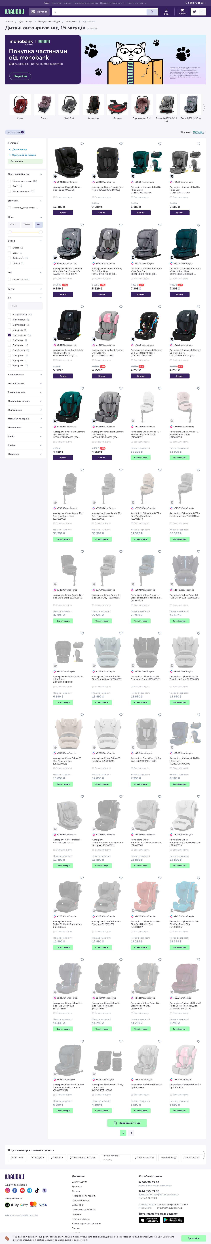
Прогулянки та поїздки (49, 21)
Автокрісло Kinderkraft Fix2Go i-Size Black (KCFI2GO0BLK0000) (68, 679)
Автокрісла (71, 21)
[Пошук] (152, 12)
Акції (46, 3)
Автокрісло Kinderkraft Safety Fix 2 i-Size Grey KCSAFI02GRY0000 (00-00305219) (107, 271)
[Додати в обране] (82, 143)
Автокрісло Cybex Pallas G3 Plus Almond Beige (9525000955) (67, 761)
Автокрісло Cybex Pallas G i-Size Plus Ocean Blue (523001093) (67, 1006)
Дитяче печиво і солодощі (111, 1157)
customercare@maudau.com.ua (172, 1204)
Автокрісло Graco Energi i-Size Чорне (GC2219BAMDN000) (107, 188)
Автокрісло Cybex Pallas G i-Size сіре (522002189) (106, 923)
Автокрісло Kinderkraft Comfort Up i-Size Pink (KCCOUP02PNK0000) (107, 353)
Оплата (67, 3)
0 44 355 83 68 (149, 1191)
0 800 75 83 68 (195, 3)
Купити (63, 213)
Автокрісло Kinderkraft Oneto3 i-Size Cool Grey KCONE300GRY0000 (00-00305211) (146, 271)
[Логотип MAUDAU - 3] (38, 1176)
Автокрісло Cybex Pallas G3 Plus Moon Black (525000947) (145, 678)
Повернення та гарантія (86, 3)
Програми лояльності (111, 3)
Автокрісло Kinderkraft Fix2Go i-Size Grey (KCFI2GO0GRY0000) (185, 190)
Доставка (56, 3)
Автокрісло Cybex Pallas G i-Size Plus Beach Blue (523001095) (184, 924)
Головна (9, 21)
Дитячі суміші (37, 1157)
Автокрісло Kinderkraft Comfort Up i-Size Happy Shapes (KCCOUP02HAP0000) (146, 353)
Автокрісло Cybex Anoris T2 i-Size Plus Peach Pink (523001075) (185, 434)
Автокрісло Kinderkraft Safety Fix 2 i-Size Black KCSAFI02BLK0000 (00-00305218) (68, 353)
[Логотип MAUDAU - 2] (15, 11)
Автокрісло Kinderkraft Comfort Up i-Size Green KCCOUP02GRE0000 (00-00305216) (68, 434)
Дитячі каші (57, 1157)
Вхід (166, 14)
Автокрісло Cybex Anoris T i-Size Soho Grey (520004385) (106, 596)
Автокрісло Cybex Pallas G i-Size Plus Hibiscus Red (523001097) (145, 924)
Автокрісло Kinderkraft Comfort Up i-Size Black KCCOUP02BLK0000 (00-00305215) (185, 353)
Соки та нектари (192, 1157)
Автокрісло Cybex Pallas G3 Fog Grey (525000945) (106, 759)
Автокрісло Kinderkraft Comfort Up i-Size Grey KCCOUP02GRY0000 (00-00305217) (107, 434)
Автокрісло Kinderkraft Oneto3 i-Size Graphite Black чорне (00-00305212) (68, 1087)
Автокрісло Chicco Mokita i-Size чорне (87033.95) (67, 188)
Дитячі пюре (17, 1157)
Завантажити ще (130, 1123)
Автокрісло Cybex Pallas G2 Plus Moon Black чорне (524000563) (107, 842)
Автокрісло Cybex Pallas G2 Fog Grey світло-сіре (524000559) (185, 842)
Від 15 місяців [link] (89, 21)
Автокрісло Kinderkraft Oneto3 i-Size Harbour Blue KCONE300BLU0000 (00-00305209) (185, 271)
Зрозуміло (194, 1238)
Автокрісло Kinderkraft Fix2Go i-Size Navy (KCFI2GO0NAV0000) (185, 761)
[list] (7, 1190)
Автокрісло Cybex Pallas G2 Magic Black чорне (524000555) (67, 924)
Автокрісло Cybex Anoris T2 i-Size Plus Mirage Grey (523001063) (107, 516)
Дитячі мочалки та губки (82, 1157)
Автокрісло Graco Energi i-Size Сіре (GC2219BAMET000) (146, 759)
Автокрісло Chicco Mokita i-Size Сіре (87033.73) (67, 841)
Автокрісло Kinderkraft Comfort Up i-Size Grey (146, 1086)
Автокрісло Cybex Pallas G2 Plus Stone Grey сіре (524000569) (146, 842)
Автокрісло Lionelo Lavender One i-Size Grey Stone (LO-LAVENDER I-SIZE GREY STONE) (67, 271)
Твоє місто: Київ (135, 3)
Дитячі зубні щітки (144, 1157)
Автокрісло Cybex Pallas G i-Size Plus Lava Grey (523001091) (145, 1006)
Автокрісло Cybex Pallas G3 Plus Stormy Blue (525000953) (107, 678)
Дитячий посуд (168, 1157)
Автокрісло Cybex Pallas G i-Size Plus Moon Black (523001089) (106, 1006)
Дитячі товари (25, 21)
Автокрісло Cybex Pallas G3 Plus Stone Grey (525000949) (184, 678)
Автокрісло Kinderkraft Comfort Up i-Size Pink (185, 1086)
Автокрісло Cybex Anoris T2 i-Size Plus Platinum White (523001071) (146, 434)
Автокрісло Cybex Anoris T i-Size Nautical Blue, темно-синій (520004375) (146, 598)
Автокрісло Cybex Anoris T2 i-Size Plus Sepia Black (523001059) (68, 516)
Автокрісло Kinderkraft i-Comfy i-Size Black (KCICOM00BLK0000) (107, 1087)
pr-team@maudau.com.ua (169, 1208)
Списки (182, 13)
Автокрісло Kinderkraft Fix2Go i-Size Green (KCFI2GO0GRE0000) (146, 190)
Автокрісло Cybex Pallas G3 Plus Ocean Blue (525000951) (184, 596)
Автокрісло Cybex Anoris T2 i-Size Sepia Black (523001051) (68, 596)
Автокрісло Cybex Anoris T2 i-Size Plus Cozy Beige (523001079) (146, 516)
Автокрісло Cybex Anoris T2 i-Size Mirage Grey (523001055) (185, 515)
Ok (38, 224)
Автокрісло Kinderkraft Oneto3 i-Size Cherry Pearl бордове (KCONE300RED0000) (185, 1006)
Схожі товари (140, 457)
